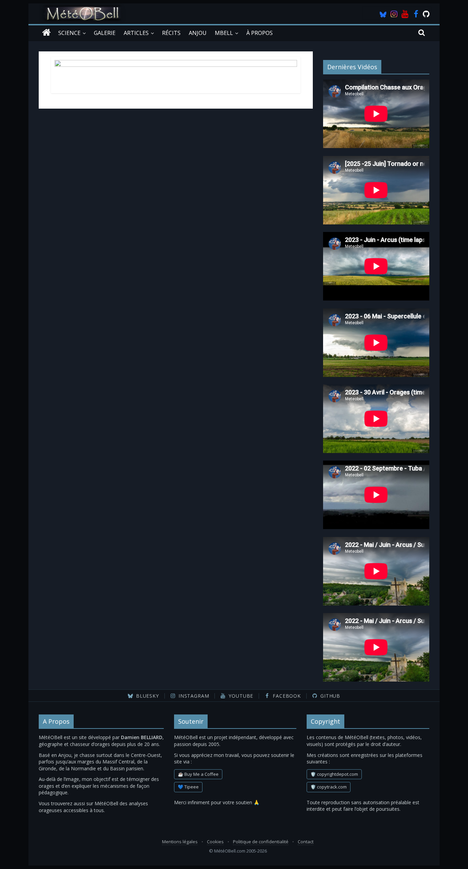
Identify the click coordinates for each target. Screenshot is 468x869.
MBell (224, 33)
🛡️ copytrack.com (328, 787)
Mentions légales (180, 842)
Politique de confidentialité (260, 842)
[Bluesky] (383, 14)
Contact (305, 842)
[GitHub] (427, 14)
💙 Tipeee (188, 787)
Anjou (198, 33)
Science (69, 33)
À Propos (259, 33)
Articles (136, 33)
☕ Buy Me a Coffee (198, 774)
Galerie (104, 33)
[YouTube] (405, 14)
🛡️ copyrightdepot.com (334, 774)
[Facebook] (416, 14)
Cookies (215, 842)
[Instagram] (394, 14)
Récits (171, 33)
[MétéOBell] (46, 32)
